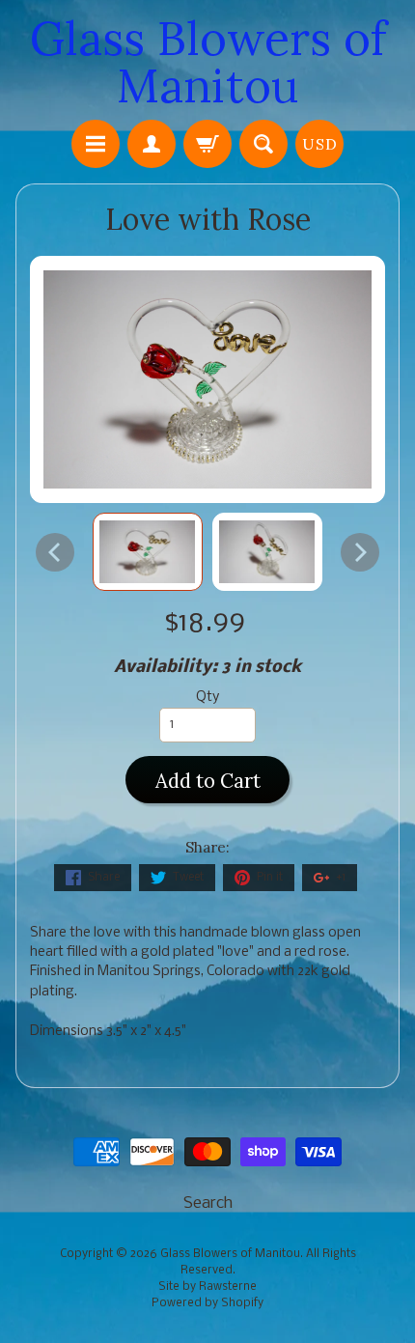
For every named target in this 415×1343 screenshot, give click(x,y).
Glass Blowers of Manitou (208, 62)
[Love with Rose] (148, 552)
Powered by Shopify (207, 1303)
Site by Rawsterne (207, 1287)
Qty (207, 697)
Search (208, 1203)
